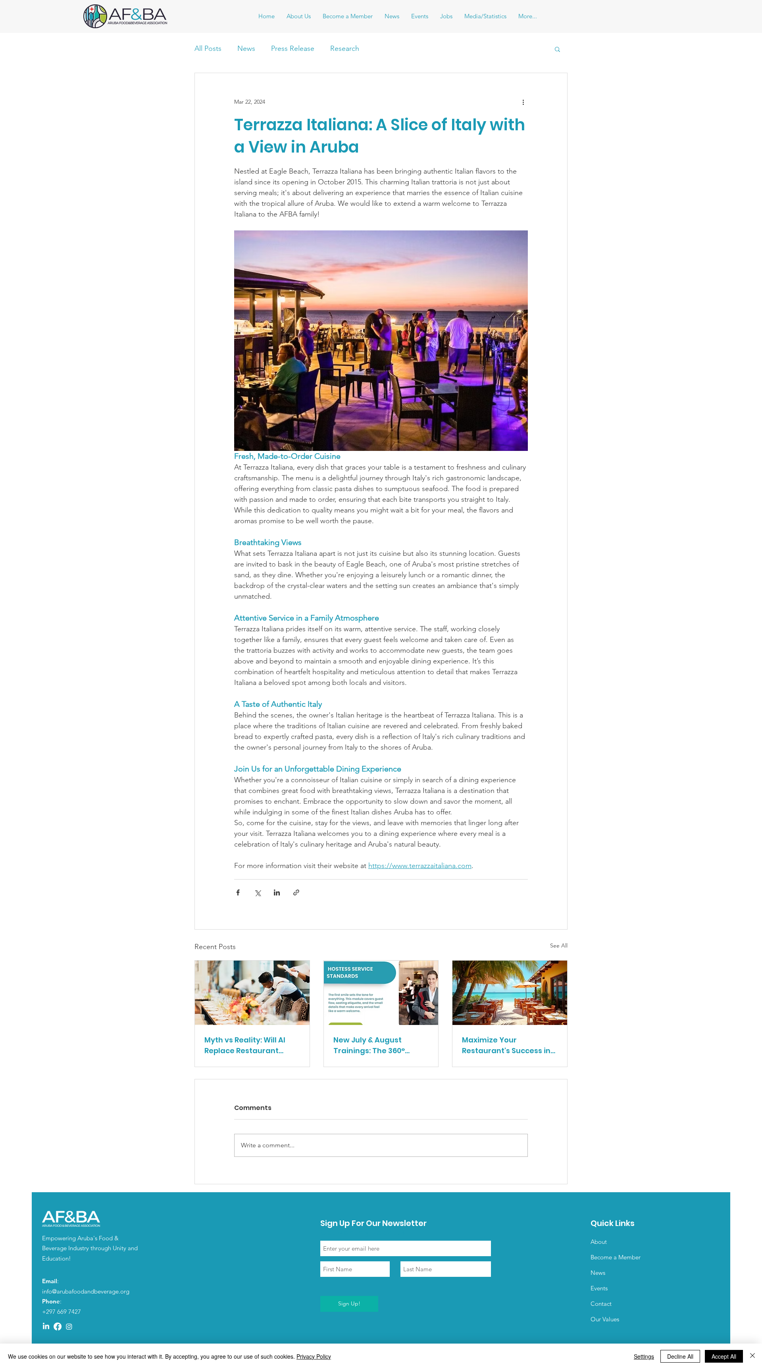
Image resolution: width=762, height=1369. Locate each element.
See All (559, 945)
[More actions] (523, 101)
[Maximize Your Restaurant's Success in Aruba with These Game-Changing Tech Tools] (509, 993)
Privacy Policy (313, 1356)
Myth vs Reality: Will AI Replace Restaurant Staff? (244, 1045)
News (246, 48)
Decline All (680, 1356)
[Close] (752, 1356)
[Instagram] (69, 1326)
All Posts (207, 48)
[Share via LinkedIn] (277, 892)
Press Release (292, 48)
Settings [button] (644, 1356)
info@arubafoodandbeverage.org (85, 1291)
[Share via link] (296, 892)
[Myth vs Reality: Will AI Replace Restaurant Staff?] (252, 993)
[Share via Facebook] (238, 892)
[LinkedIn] (46, 1326)
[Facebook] (58, 1326)
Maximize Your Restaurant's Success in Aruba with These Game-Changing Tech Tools (509, 1045)
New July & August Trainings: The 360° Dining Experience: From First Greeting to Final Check (377, 1045)
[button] (557, 49)
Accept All (724, 1356)
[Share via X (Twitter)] (257, 892)
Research (344, 48)
